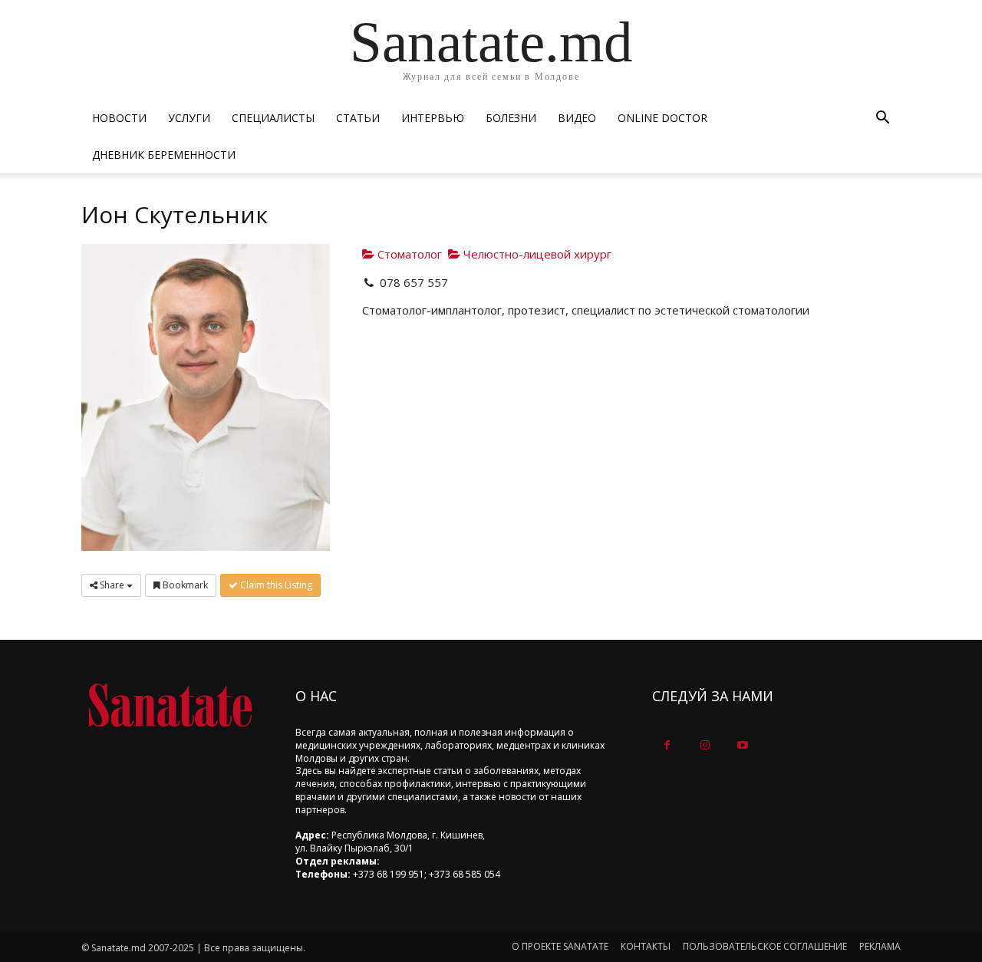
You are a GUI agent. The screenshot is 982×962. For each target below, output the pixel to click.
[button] (882, 119)
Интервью (432, 117)
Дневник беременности (164, 154)
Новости (119, 117)
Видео (577, 117)
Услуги (189, 117)
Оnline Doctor (662, 117)
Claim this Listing (275, 584)
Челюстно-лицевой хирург (535, 254)
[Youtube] (742, 745)
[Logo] (170, 705)
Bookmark (184, 584)
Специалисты (273, 117)
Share (112, 584)
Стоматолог (408, 254)
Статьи (358, 117)
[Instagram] (705, 745)
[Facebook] (667, 745)
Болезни (511, 117)
